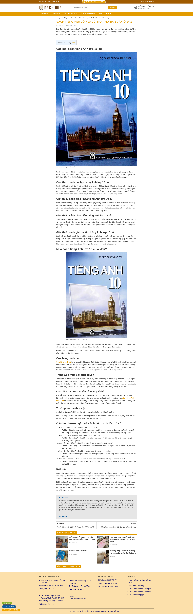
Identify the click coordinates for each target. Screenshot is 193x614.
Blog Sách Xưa (69, 18)
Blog (100, 13)
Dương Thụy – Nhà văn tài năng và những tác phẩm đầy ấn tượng (123, 552)
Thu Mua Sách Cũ (70, 13)
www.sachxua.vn (111, 587)
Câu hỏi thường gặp (136, 595)
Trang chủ (45, 13)
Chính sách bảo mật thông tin (140, 589)
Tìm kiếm (112, 7)
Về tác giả (63, 517)
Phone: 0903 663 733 (11, 610)
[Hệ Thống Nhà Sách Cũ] (50, 7)
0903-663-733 (112, 580)
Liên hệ (108, 13)
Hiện (73, 42)
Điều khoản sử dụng (136, 586)
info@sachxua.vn (110, 583)
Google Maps (56, 585)
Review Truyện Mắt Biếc (78, 551)
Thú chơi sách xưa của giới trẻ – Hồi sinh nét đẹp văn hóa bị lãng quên (122, 539)
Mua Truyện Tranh (88, 13)
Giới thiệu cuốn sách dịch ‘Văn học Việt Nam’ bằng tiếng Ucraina (82, 538)
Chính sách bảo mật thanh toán (140, 592)
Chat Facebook (9, 606)
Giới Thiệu (56, 13)
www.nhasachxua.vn (78, 599)
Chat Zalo (7, 603)
